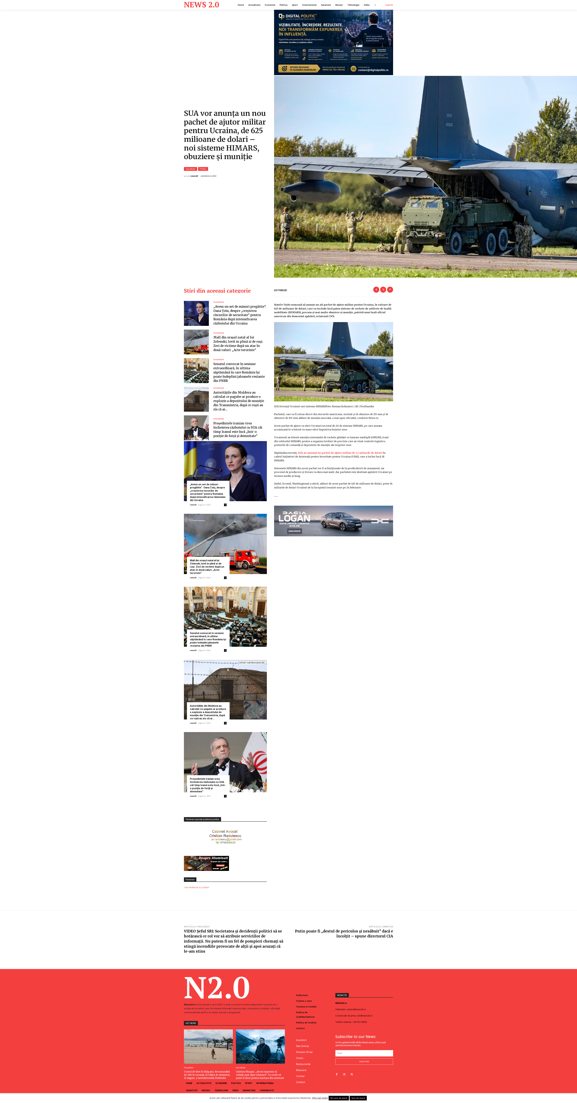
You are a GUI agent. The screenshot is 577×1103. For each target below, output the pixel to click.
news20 (194, 176)
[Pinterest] (390, 290)
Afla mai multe (320, 1098)
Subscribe (364, 1061)
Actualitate (190, 169)
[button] (389, 5)
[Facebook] (376, 290)
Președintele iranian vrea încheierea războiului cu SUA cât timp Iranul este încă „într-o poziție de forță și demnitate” (208, 785)
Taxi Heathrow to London (196, 887)
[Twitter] (383, 290)
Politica (203, 169)
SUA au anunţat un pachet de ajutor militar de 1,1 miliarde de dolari (340, 452)
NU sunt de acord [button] (338, 1098)
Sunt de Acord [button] (358, 1098)
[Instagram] (344, 1074)
